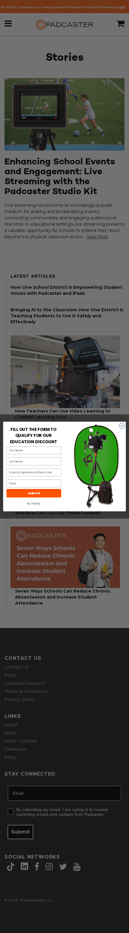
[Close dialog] (121, 425)
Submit (34, 493)
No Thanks (33, 503)
